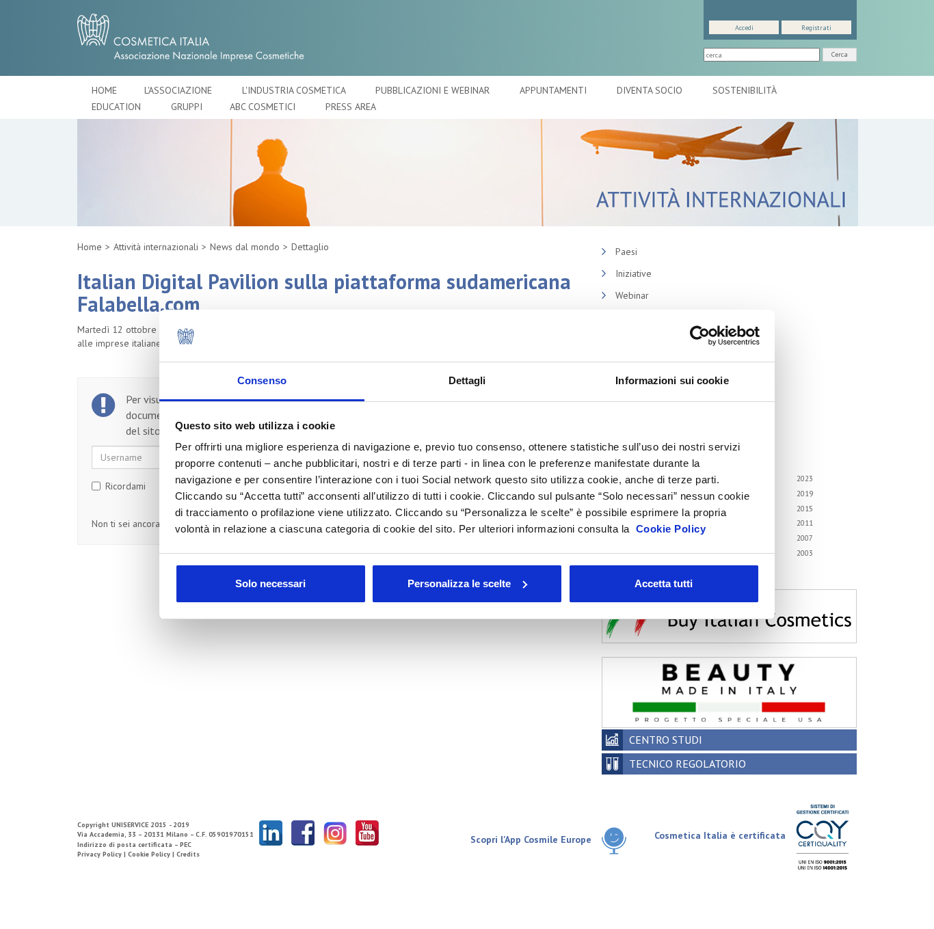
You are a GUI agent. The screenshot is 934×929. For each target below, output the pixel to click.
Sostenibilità (745, 90)
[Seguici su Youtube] (367, 832)
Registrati (816, 27)
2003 (805, 553)
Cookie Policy (671, 529)
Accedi (744, 27)
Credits (188, 854)
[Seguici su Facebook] (303, 832)
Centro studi (665, 739)
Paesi (626, 251)
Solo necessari (270, 583)
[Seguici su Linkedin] (270, 832)
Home (104, 90)
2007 (805, 538)
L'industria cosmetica (295, 90)
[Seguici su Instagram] (335, 832)
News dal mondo (245, 247)
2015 (805, 508)
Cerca (839, 54)
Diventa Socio (651, 90)
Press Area (350, 106)
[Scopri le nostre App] (619, 840)
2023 (805, 478)
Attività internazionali (156, 247)
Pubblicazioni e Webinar (433, 90)
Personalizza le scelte (459, 583)
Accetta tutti (664, 583)
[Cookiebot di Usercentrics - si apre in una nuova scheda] (700, 335)
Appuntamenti (554, 90)
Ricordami (125, 486)
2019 (805, 493)
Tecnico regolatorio (687, 763)
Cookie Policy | (152, 854)
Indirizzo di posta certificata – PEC (134, 844)
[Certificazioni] (822, 836)
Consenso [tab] (261, 380)
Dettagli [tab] (467, 380)
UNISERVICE (129, 824)
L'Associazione (179, 90)
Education (118, 106)
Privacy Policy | (102, 854)
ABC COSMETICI (264, 106)
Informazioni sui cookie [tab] (671, 380)
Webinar (632, 295)
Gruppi (186, 106)
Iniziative (633, 273)
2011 (805, 523)
